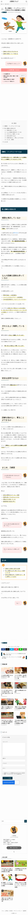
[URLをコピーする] (25, 649)
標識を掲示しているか (12, 130)
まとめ (6, 142)
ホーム (3, 910)
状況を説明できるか (11, 135)
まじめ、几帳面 (10, 139)
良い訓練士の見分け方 (10, 128)
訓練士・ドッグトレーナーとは (12, 126)
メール (5, 763)
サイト (4, 768)
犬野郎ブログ (14, 1)
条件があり (16, 232)
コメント (5, 741)
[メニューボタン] (1, 1)
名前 (4, 758)
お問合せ (7, 910)
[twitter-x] (14, 851)
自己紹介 (11, 910)
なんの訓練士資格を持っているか (14, 132)
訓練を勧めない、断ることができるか (15, 137)
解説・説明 (4, 12)
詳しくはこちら (14, 847)
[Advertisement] (14, 102)
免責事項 (24, 910)
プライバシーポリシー (18, 910)
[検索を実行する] (25, 821)
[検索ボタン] (26, 1)
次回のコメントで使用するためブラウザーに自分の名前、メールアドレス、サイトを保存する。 (14, 773)
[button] (3, 649)
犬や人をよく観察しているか (13, 134)
